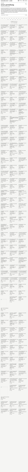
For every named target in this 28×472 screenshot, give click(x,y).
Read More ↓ (3, 13)
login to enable (15, 22)
